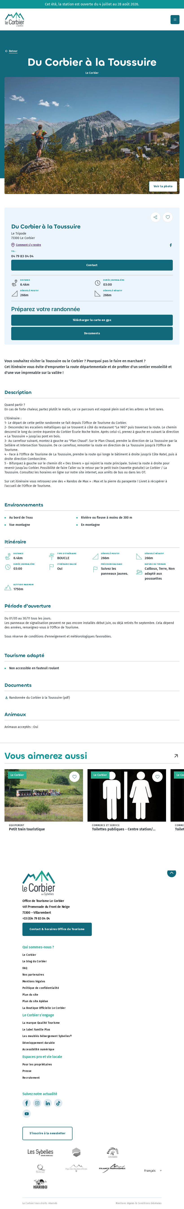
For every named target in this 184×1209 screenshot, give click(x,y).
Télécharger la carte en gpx (92, 320)
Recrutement (31, 1077)
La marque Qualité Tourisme (41, 1022)
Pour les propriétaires (37, 1064)
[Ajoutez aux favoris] (168, 217)
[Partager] (155, 217)
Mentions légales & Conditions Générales (139, 1203)
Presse (26, 1071)
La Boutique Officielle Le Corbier (44, 1008)
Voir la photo (163, 186)
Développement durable (38, 1042)
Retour (13, 51)
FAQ (24, 968)
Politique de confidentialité (40, 988)
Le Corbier (29, 954)
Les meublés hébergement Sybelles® (47, 1036)
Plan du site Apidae (35, 1001)
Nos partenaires (33, 974)
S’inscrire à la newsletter (47, 1133)
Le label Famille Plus (36, 1029)
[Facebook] (171, 245)
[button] (176, 756)
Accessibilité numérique (38, 1049)
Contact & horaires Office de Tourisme (57, 929)
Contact (92, 265)
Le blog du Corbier (34, 961)
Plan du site (30, 994)
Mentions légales (33, 981)
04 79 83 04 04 (22, 256)
